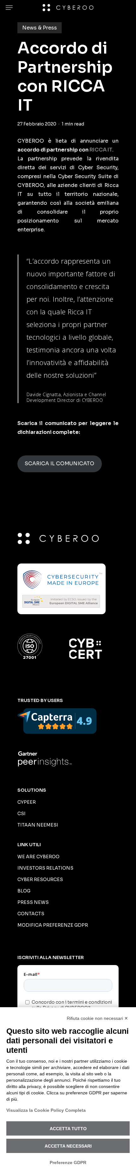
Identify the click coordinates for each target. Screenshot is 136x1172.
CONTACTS (30, 914)
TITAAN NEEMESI (37, 825)
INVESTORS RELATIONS (45, 868)
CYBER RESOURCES (40, 879)
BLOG (23, 891)
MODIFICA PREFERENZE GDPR (52, 925)
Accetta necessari (68, 1146)
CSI (21, 813)
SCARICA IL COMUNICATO (59, 463)
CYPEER (26, 802)
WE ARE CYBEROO (38, 857)
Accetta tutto (68, 1128)
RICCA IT (101, 149)
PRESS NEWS (33, 902)
